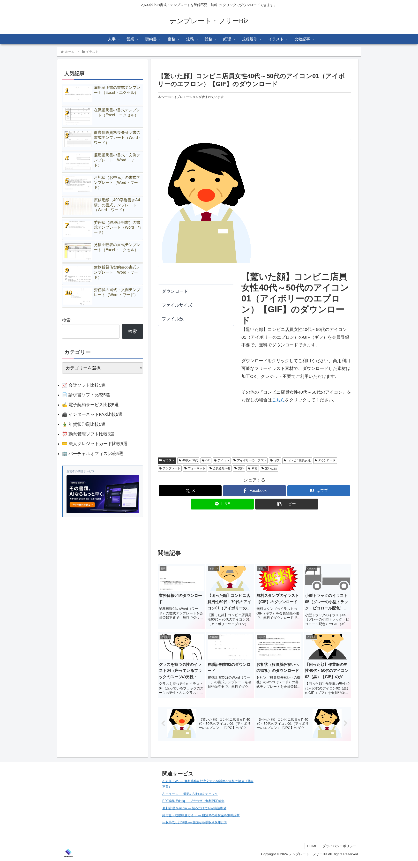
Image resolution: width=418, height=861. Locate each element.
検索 (66, 320)
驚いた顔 (324, 439)
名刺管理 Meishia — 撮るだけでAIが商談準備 (194, 808)
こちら (278, 399)
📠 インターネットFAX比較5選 (92, 414)
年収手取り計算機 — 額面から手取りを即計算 (194, 822)
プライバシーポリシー (339, 846)
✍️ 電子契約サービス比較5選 (90, 404)
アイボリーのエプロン (263, 423)
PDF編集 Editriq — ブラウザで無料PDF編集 (193, 801)
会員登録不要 (257, 439)
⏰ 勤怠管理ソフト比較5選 (88, 434)
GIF (280, 415)
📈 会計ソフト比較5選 (84, 385)
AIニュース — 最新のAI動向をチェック (190, 794)
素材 (302, 439)
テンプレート (288, 431)
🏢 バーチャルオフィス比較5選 (92, 453)
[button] (286, 504)
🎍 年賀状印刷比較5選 (84, 424)
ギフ (294, 423)
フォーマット (319, 431)
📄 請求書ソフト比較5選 (86, 394)
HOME (312, 846)
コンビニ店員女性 (322, 423)
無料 (282, 439)
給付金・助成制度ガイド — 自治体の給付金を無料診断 (201, 815)
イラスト (169, 460)
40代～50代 (256, 415)
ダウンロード (172, 276)
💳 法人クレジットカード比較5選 (94, 443)
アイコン (302, 415)
